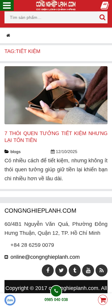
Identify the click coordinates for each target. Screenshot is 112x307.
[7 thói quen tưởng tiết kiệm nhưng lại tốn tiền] (56, 95)
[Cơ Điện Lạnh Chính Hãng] (55, 5)
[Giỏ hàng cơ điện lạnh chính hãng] (103, 300)
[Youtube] (88, 270)
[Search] (102, 17)
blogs (15, 151)
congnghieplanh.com (73, 288)
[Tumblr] (75, 270)
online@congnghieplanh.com (45, 257)
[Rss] (102, 270)
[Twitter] (61, 270)
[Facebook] (48, 270)
